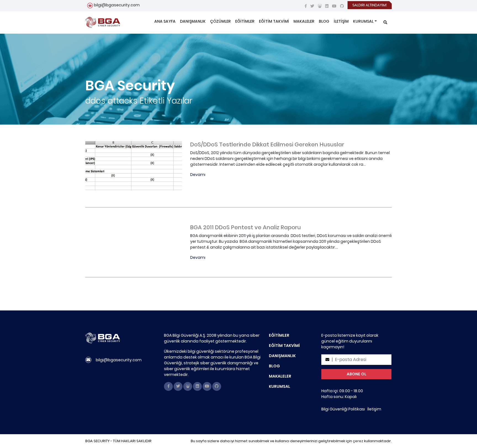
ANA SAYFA (165, 21)
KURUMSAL (363, 21)
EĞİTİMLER (245, 21)
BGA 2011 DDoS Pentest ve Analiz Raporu (245, 227)
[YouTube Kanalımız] (334, 6)
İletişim (374, 409)
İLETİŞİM (341, 21)
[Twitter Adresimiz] (312, 6)
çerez (358, 441)
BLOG (324, 21)
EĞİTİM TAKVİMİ (274, 21)
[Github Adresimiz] (342, 6)
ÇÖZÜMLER (220, 21)
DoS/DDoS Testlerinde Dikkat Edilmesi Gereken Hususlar (267, 144)
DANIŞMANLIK (193, 21)
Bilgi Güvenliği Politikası (343, 409)
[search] (385, 22)
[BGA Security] (102, 22)
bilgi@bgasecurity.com (117, 5)
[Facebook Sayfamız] (305, 6)
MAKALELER (303, 21)
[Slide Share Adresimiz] (319, 6)
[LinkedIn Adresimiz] (327, 6)
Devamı (197, 174)
